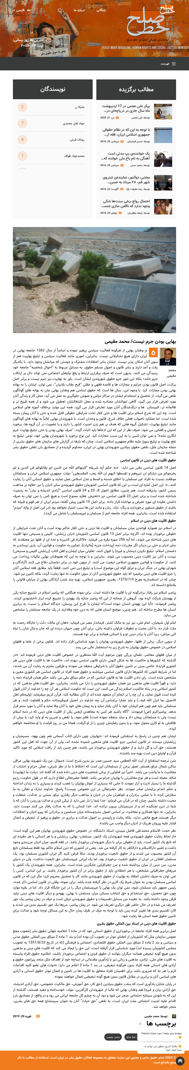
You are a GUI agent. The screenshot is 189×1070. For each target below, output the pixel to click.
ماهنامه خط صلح (135, 1037)
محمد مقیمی (113, 1037)
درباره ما (79, 10)
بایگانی (101, 10)
